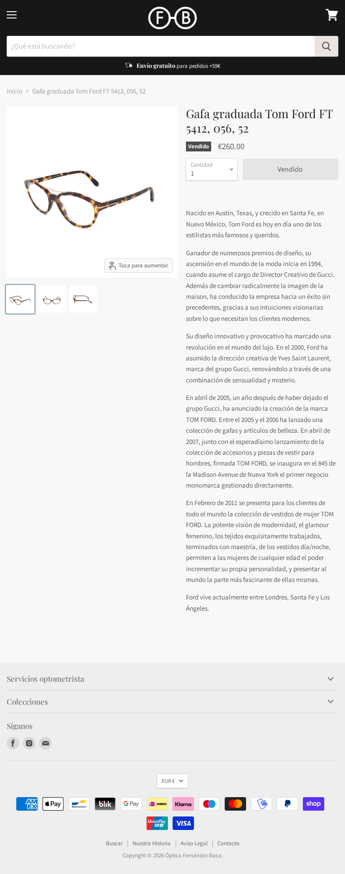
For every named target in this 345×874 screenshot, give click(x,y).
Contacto (228, 843)
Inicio (14, 91)
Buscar (114, 843)
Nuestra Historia (152, 843)
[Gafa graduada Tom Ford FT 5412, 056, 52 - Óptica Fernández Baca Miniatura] (20, 299)
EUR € (168, 780)
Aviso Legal (194, 843)
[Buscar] (326, 46)
